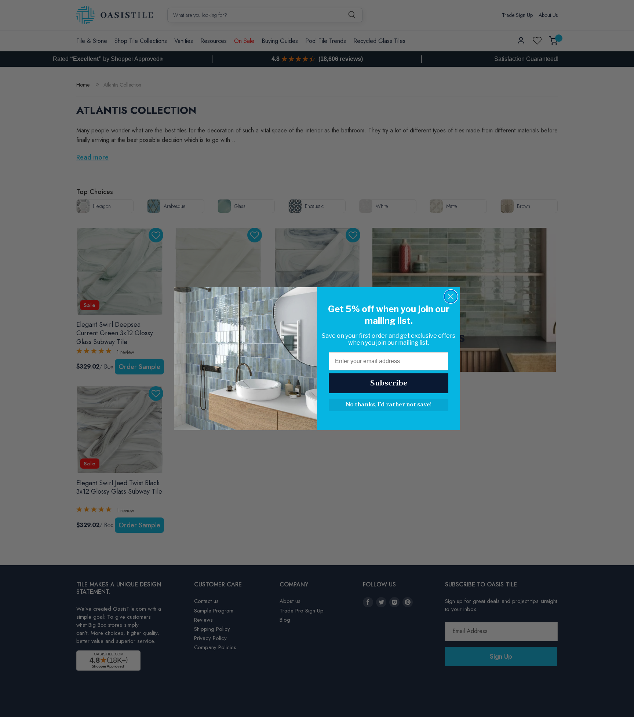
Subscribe (388, 383)
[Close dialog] (450, 296)
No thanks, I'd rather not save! (388, 405)
